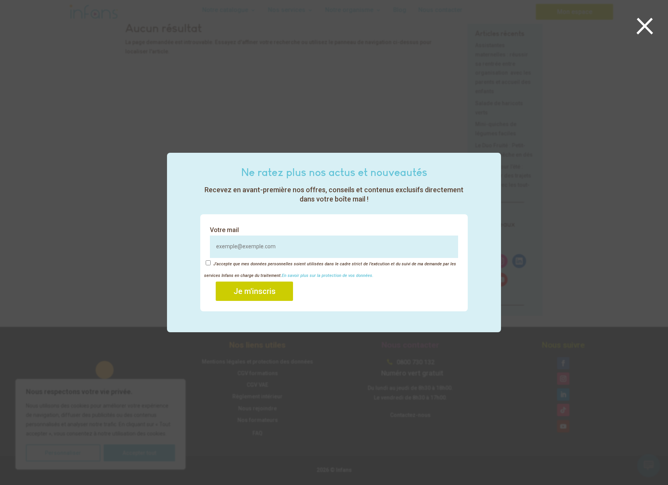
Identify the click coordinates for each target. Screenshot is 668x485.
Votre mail (224, 230)
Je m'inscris (254, 291)
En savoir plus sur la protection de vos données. (327, 275)
